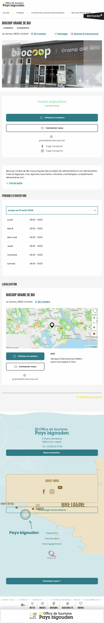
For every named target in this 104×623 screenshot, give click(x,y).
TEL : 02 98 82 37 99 (52, 446)
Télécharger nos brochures (51, 510)
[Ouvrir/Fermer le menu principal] (33, 616)
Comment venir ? (52, 581)
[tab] (49, 210)
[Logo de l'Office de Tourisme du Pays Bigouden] (52, 432)
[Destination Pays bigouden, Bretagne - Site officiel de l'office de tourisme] (56, 616)
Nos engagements (52, 543)
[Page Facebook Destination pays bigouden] (44, 491)
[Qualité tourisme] (52, 554)
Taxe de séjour (52, 538)
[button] (22, 605)
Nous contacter (51, 452)
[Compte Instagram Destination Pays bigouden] (52, 491)
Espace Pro (52, 533)
